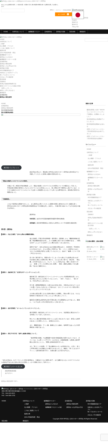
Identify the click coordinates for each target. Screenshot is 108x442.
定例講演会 (48, 31)
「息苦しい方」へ (6, 88)
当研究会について (18, 31)
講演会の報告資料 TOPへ (9, 381)
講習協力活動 (60, 31)
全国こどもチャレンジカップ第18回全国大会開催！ (95, 137)
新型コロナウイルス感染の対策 (10, 86)
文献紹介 (3, 81)
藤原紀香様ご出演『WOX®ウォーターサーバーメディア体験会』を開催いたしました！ (96, 113)
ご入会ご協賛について (7, 48)
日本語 (86, 18)
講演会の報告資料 (6, 64)
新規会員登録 (67, 10)
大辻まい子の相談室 (6, 77)
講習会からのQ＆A (6, 57)
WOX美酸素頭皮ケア (7, 70)
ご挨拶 (2, 44)
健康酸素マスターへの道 (8, 59)
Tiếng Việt (75, 27)
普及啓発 (72, 31)
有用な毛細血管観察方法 (8, 84)
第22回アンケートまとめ (13, 366)
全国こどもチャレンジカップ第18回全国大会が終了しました (96, 131)
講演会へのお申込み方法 (8, 66)
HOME (5, 31)
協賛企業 (3, 50)
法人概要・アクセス (6, 46)
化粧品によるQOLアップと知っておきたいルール (95, 203)
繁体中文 (75, 24)
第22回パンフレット (11, 167)
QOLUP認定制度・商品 (8, 52)
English (74, 20)
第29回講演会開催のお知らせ (96, 125)
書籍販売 (83, 31)
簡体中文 (75, 22)
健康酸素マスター (34, 31)
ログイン (58, 10)
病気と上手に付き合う (7, 90)
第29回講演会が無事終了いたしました (96, 120)
